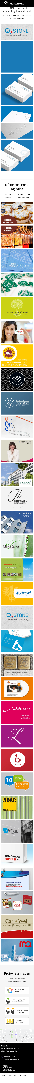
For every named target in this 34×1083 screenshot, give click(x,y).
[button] (32, 3)
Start (3, 1075)
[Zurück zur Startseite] (12, 3)
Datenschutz (23, 1075)
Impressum (12, 1075)
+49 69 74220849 (10, 1057)
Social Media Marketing (22, 197)
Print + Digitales (8, 194)
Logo (28, 194)
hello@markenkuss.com (17, 981)
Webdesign (8, 197)
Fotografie (20, 194)
